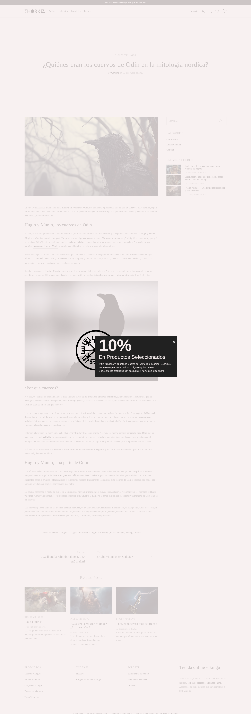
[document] (125, 357)
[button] (174, 342)
